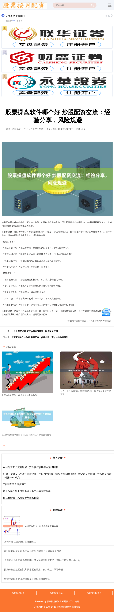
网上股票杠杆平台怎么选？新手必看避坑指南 (27, 491)
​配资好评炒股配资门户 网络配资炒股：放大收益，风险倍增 (33, 569)
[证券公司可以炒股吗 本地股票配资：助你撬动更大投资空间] (85, 369)
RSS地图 (64, 601)
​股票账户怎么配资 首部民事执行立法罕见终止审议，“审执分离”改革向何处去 (42, 560)
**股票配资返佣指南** (14, 484)
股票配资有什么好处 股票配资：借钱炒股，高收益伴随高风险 (39, 337)
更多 (107, 16)
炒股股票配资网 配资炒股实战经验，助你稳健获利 (34, 331)
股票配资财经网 (64, 606)
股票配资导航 (56, 592)
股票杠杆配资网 (94, 592)
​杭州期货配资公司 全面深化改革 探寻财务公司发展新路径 (32, 550)
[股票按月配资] (24, 4)
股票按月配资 (18, 592)
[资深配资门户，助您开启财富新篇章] (13, 526)
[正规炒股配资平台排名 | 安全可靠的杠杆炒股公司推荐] (27, 415)
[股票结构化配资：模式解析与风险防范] (27, 372)
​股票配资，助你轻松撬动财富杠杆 (21, 541)
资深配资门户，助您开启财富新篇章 (41, 526)
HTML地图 (74, 601)
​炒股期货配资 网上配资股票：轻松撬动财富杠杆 (28, 578)
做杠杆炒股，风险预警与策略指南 (21, 497)
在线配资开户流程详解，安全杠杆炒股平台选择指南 (30, 467)
